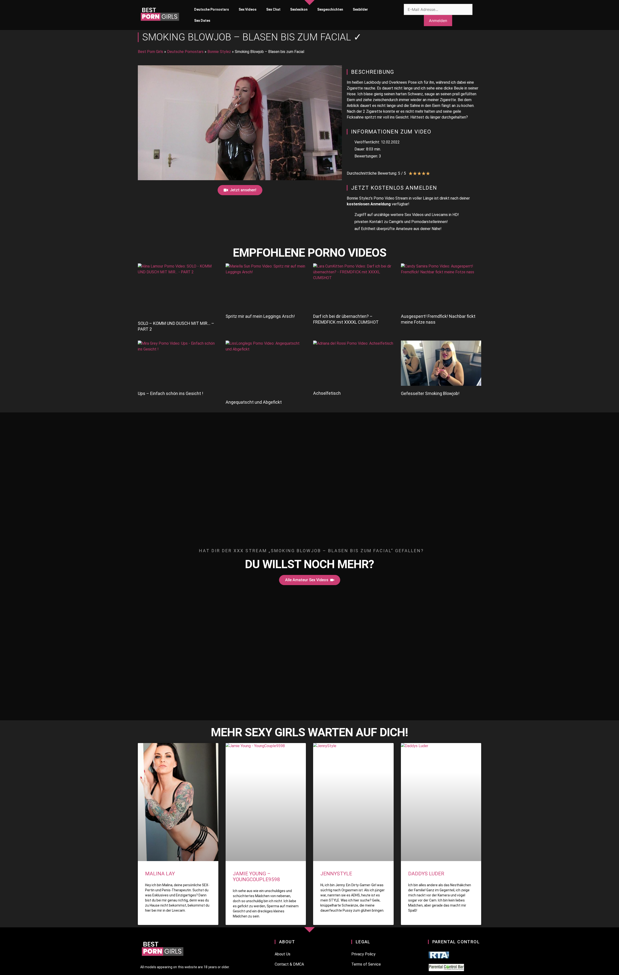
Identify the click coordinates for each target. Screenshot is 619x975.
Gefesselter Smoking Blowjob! (430, 393)
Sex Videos (248, 9)
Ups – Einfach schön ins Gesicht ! (170, 393)
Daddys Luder (426, 874)
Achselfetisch (327, 393)
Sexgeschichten (330, 9)
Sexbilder (360, 9)
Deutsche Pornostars (211, 9)
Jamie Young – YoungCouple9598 (256, 876)
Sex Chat (273, 9)
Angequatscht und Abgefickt (254, 402)
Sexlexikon (299, 9)
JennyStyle (336, 874)
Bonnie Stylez (219, 51)
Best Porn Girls (150, 51)
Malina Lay (160, 874)
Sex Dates (202, 20)
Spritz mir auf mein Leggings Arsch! (260, 316)
